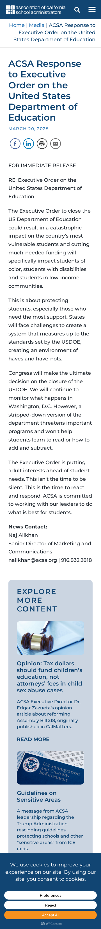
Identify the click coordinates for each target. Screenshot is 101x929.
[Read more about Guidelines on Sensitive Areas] (50, 767)
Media (37, 25)
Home (17, 25)
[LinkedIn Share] (28, 143)
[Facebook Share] (15, 143)
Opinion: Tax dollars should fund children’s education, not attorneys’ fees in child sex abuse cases (49, 677)
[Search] (77, 10)
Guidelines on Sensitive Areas (39, 796)
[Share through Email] (55, 143)
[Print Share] (42, 143)
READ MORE (33, 739)
